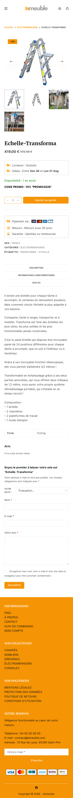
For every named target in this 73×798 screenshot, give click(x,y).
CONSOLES (11, 668)
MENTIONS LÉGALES (18, 687)
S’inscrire (36, 760)
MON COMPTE (13, 630)
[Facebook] (36, 787)
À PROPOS (11, 617)
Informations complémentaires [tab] (36, 275)
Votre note (8, 490)
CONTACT (10, 621)
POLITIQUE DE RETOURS (20, 696)
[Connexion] (59, 8)
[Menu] (5, 8)
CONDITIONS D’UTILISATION (22, 701)
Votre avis (11, 532)
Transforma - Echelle (34, 252)
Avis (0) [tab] (36, 282)
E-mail (9, 516)
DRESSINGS (12, 659)
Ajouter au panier (46, 200)
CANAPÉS (10, 650)
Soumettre (14, 585)
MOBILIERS (11, 654)
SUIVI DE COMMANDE (18, 626)
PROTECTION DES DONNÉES (23, 692)
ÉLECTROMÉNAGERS (33, 247)
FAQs (7, 612)
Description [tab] (36, 268)
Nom (8, 500)
